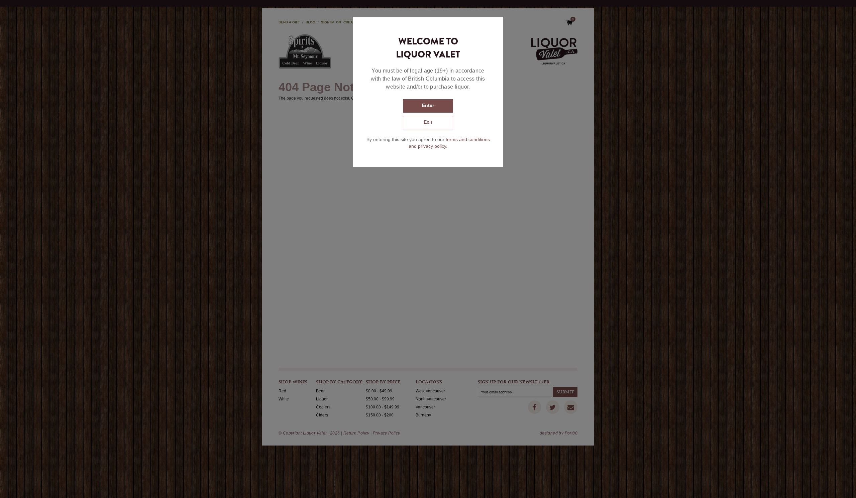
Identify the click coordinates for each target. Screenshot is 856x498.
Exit (428, 122)
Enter (428, 105)
